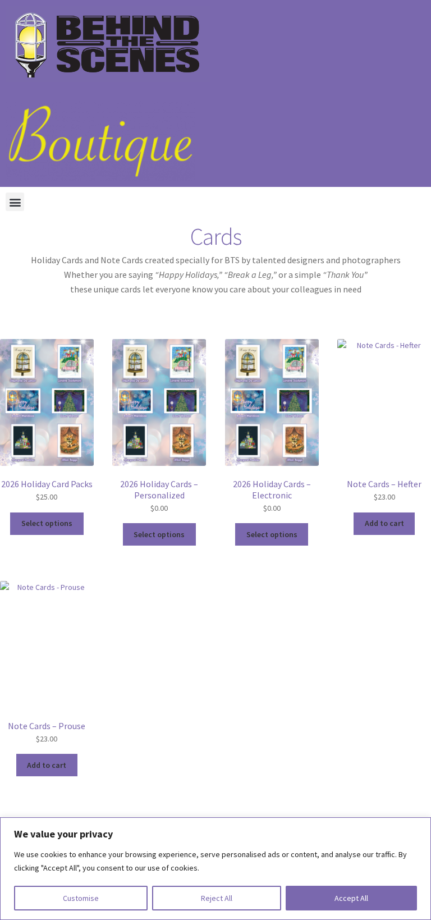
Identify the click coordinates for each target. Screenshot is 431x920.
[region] (215, 868)
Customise (81, 898)
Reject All (216, 898)
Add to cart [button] (384, 523)
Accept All (351, 898)
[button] (15, 202)
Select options (46, 523)
